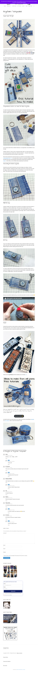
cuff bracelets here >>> (7, 158)
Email (4, 548)
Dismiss (24, 2)
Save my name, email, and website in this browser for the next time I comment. (15, 555)
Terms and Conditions (6, 661)
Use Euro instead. (20, 2)
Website (4, 552)
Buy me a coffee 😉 (19, 416)
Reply (6, 458)
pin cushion (7, 420)
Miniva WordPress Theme (21, 669)
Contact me (6, 648)
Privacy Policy (5, 657)
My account (5, 665)
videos (4, 160)
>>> (26, 374)
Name (4, 545)
